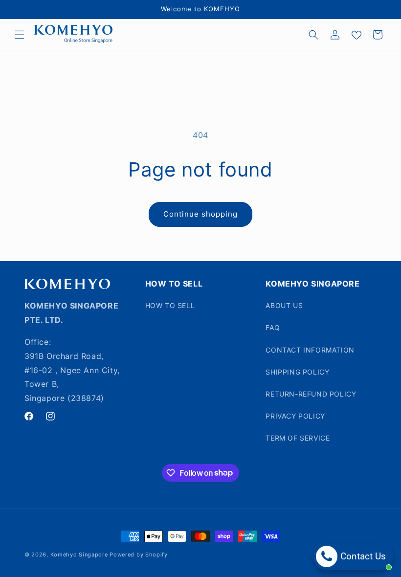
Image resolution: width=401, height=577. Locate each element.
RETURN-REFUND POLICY (311, 394)
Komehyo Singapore (79, 554)
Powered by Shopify (139, 554)
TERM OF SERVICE (298, 438)
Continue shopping (200, 214)
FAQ (273, 327)
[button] (19, 34)
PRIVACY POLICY (295, 416)
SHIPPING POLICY (297, 372)
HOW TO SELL (170, 305)
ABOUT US (284, 305)
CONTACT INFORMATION (310, 350)
